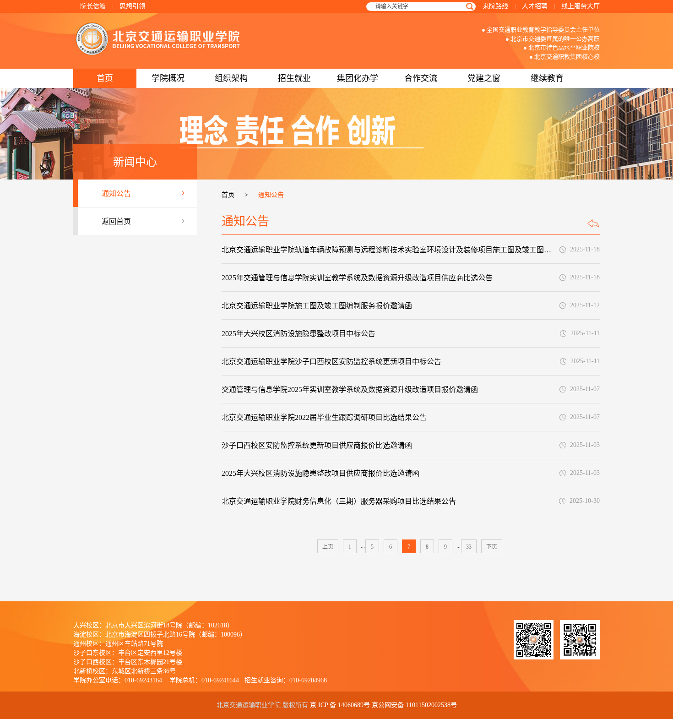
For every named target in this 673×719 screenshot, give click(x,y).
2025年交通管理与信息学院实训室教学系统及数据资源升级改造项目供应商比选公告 (357, 278)
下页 (491, 547)
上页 (327, 547)
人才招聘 (535, 6)
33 (469, 547)
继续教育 (547, 78)
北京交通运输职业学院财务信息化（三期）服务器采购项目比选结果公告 (339, 501)
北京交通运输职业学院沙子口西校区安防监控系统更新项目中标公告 (331, 361)
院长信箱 (93, 6)
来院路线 (495, 6)
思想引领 (132, 6)
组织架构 (231, 78)
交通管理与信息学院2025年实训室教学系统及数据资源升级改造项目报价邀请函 (350, 389)
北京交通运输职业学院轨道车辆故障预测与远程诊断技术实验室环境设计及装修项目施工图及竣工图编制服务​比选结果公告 (390, 250)
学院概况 (168, 78)
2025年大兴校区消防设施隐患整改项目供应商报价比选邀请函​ (320, 473)
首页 (105, 78)
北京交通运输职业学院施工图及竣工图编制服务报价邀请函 (317, 306)
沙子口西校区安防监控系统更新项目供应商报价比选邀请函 (317, 445)
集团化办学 (357, 78)
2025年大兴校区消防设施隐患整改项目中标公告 (298, 334)
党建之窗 (483, 78)
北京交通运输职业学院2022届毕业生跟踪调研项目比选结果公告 (324, 417)
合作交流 (420, 78)
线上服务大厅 (580, 6)
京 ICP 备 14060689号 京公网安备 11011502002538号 (383, 705)
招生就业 (294, 78)
